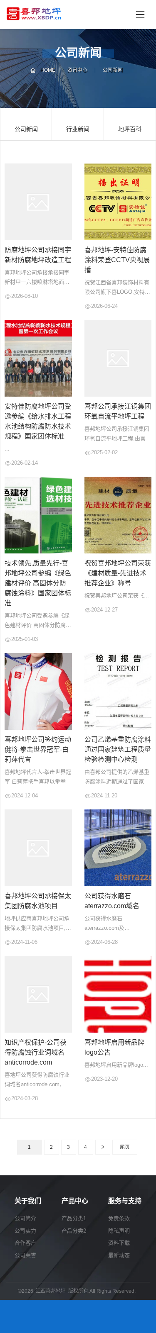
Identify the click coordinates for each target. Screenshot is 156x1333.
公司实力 (25, 1231)
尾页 (125, 1147)
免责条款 (119, 1218)
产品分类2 (74, 1231)
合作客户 (25, 1243)
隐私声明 (119, 1231)
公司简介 (25, 1218)
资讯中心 (77, 70)
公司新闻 (113, 70)
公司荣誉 (25, 1255)
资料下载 (119, 1243)
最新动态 (119, 1255)
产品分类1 (74, 1218)
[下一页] (102, 1147)
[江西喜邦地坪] (68, 14)
